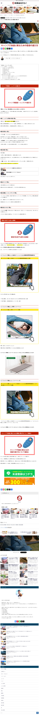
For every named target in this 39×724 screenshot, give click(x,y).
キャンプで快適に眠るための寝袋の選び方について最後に (11, 79)
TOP (2, 5)
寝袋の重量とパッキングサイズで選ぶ (9, 72)
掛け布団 (2, 702)
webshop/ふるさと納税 (19, 5)
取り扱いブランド (10, 5)
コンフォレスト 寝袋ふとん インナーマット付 (10, 78)
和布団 (2, 688)
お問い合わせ (28, 5)
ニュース (2, 678)
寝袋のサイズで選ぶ (6, 71)
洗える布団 (7, 17)
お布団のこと (3, 671)
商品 (2, 690)
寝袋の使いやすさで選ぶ (7, 73)
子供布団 (2, 695)
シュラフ (24, 17)
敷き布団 (2, 705)
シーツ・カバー (3, 676)
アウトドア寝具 (3, 17)
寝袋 (11, 17)
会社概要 (36, 5)
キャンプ (15, 17)
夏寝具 (2, 693)
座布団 (2, 700)
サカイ (19, 501)
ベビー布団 (3, 683)
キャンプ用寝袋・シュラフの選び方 (7, 66)
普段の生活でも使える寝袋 (6, 74)
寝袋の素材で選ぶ (6, 70)
